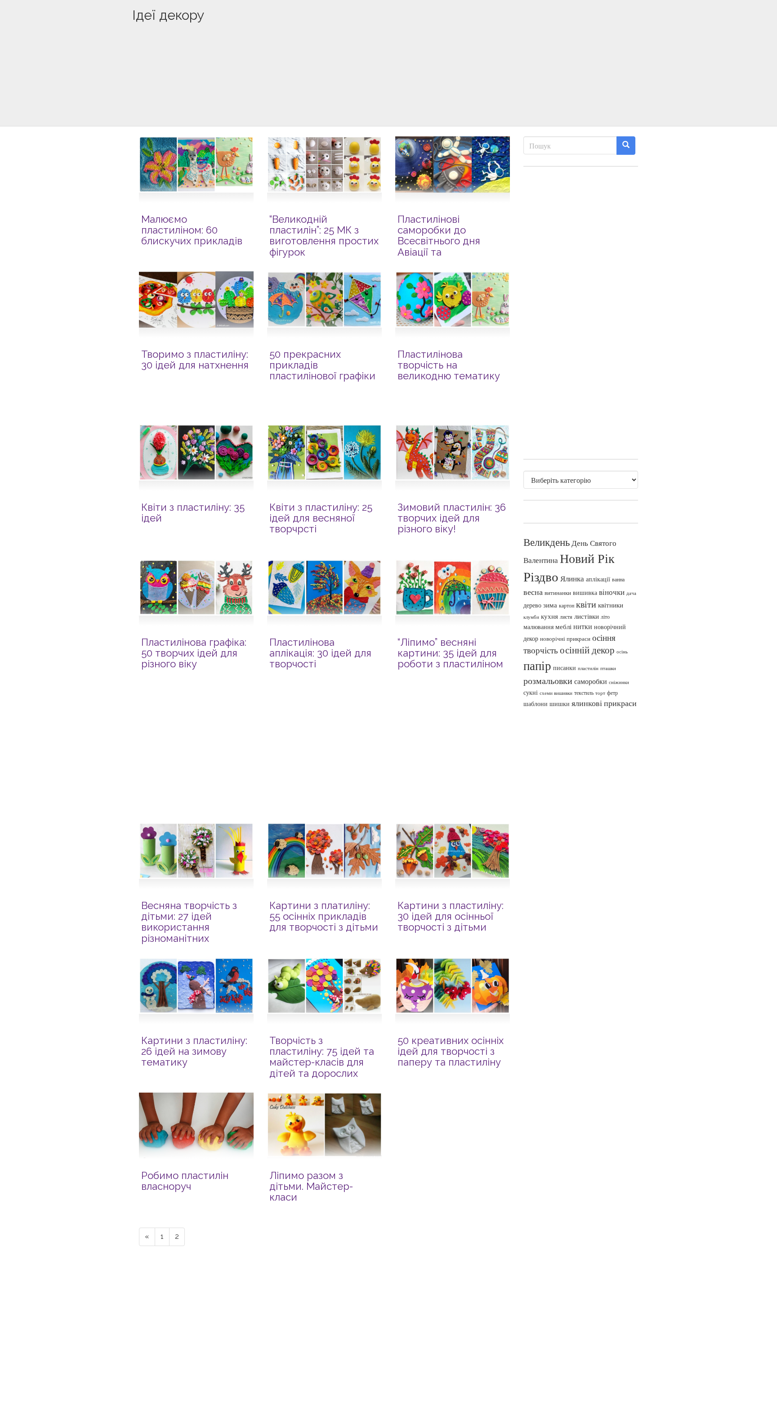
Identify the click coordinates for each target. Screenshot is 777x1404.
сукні (530, 692)
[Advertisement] (388, 89)
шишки (559, 704)
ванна (618, 579)
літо (605, 616)
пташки (608, 668)
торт (600, 693)
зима (550, 605)
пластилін (588, 668)
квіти (586, 604)
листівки (586, 616)
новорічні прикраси (565, 638)
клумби (531, 616)
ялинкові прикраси (604, 703)
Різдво (540, 576)
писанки (564, 667)
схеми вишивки (556, 693)
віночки (612, 592)
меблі (563, 626)
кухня (549, 616)
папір (537, 665)
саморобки (590, 681)
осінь (622, 651)
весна (533, 591)
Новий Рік (587, 558)
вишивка (585, 592)
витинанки (558, 593)
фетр (612, 692)
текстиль (584, 692)
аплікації (598, 579)
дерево (532, 605)
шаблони (535, 703)
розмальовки (547, 681)
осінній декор (587, 650)
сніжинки (619, 682)
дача (631, 593)
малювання (538, 626)
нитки (582, 626)
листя (566, 616)
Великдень (546, 542)
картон (566, 605)
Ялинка (572, 578)
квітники (610, 605)
